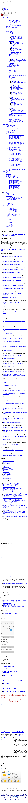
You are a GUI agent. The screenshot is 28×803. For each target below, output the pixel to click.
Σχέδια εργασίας (9, 204)
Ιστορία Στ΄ (11, 97)
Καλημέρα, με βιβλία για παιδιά (9, 576)
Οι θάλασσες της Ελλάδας (17, 88)
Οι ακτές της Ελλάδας (16, 87)
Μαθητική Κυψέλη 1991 (14, 180)
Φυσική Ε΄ (11, 33)
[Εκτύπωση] (21, 735)
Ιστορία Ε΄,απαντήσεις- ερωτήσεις (18, 113)
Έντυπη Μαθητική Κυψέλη (12, 176)
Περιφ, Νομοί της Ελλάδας (17, 93)
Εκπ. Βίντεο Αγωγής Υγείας (15, 198)
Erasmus (10, 200)
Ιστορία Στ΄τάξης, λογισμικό (17, 99)
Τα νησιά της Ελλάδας (16, 89)
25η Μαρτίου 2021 (7, 675)
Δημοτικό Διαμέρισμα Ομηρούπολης (17, 169)
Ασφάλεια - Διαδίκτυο (8, 469)
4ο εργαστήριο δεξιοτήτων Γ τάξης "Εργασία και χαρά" (12, 280)
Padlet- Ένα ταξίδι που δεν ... (9, 604)
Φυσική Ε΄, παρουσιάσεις (16, 38)
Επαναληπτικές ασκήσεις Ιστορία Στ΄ (19, 105)
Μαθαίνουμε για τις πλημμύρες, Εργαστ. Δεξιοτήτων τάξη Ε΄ (13, 256)
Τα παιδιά (8, 148)
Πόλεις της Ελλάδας (15, 94)
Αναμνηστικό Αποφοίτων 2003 (15, 155)
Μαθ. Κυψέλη (6, 171)
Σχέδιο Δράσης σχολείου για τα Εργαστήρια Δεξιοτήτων (12, 422)
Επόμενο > (3, 759)
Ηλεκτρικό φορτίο (15, 39)
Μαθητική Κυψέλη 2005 (14, 191)
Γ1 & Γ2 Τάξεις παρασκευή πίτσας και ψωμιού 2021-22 (15, 516)
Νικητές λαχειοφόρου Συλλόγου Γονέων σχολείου (14, 511)
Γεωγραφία (8, 76)
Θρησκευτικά (9, 117)
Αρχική (4, 28)
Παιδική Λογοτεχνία (7, 475)
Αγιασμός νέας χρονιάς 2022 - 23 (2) (11, 483)
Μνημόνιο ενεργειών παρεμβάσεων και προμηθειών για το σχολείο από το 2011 (14, 486)
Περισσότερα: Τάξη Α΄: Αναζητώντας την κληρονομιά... (15, 436)
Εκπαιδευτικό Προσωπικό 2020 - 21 (16, 142)
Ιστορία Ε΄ (11, 108)
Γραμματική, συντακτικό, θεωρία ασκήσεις (18, 75)
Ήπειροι (13, 78)
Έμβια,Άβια (14, 44)
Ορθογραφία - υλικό (13, 74)
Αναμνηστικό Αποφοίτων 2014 (15, 157)
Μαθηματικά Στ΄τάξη (13, 56)
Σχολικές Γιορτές (9, 193)
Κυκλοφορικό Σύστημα (16, 50)
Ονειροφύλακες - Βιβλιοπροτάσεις (9, 590)
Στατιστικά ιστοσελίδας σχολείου (10, 484)
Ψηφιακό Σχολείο (7, 466)
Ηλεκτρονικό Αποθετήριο (11, 127)
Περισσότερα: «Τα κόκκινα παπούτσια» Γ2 (12, 338)
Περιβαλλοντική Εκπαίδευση (12, 194)
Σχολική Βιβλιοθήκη (7, 463)
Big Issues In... (6, 462)
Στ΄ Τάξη (11, 225)
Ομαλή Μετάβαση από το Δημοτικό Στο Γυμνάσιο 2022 (15, 507)
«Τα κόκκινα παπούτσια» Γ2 (7, 333)
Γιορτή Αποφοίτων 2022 (8, 490)
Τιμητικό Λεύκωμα (10, 132)
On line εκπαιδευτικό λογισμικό (13, 214)
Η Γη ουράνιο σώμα (15, 80)
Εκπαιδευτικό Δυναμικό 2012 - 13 (16, 146)
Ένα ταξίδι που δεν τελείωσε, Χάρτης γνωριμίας (13, 606)
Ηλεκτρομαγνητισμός (16, 52)
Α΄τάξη (10, 219)
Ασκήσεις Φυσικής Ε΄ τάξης (17, 37)
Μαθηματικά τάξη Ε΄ (13, 58)
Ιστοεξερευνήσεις (10, 213)
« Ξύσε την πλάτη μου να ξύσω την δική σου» (10, 306)
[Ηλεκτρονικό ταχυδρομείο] (7, 737)
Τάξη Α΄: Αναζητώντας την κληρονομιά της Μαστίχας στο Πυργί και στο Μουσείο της (14, 514)
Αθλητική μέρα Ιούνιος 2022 (9, 496)
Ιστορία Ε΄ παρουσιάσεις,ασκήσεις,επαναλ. (18, 110)
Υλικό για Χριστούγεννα (11, 226)
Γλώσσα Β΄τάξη (12, 71)
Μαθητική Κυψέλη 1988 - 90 (15, 178)
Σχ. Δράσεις (5, 192)
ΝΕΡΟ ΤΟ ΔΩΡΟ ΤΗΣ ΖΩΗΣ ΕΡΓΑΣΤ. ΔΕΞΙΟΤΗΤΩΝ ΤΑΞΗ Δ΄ (14, 403)
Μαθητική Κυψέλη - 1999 (14, 183)
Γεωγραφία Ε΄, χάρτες (16, 85)
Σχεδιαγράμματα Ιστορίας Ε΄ (17, 111)
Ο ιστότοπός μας (6, 467)
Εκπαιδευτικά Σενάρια (11, 207)
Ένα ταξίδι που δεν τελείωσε (15, 25)
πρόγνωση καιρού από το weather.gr (12, 788)
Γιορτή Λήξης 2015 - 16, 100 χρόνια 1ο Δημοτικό (14, 691)
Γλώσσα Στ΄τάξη (12, 72)
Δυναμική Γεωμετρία (13, 64)
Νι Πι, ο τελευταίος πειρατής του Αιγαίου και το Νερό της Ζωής (15, 583)
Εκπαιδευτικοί (9, 133)
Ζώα (12, 47)
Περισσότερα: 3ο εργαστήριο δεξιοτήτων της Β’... (14, 277)
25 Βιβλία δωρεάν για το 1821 (18, 103)
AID (7, 19)
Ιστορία (7, 96)
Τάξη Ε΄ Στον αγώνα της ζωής (15, 120)
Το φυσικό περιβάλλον (16, 81)
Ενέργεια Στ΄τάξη (15, 42)
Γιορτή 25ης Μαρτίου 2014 (9, 688)
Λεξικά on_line (6, 473)
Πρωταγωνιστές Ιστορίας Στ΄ (17, 107)
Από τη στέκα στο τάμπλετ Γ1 (8, 350)
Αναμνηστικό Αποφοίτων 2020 (15, 154)
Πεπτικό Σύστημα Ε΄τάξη (16, 36)
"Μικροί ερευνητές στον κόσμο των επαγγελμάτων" (11, 264)
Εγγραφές (5, 476)
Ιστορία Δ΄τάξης (12, 114)
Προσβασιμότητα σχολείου (12, 130)
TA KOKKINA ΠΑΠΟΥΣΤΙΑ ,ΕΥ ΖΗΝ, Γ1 (10, 297)
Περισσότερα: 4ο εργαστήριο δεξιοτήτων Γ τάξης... (14, 285)
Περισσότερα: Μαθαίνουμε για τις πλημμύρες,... (13, 261)
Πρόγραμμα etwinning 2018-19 (10, 607)
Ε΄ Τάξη (10, 224)
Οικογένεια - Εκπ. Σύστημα (15, 67)
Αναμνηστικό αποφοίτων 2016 (15, 159)
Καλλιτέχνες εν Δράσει (11, 175)
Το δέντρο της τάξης (6, 439)
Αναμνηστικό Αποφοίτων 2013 (15, 166)
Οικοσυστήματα (14, 48)
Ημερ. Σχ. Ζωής (6, 229)
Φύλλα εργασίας (9, 216)
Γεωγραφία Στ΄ (12, 77)
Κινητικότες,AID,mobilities (15, 21)
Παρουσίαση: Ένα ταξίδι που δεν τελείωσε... (13, 601)
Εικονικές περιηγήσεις (13, 116)
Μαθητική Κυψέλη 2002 (14, 187)
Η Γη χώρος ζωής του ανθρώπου (18, 82)
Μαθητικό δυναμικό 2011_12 (15, 149)
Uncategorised (9, 761)
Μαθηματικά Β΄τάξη (13, 55)
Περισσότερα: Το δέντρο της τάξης (10, 444)
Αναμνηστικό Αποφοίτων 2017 (15, 160)
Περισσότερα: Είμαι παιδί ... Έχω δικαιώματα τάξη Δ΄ (15, 390)
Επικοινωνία (6, 472)
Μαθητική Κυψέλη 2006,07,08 (15, 181)
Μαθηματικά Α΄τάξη (13, 54)
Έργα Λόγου (8, 174)
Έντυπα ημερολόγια (10, 125)
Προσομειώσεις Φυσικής (14, 32)
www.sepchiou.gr (15, 796)
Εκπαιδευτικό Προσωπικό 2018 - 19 (16, 135)
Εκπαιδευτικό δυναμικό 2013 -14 (16, 147)
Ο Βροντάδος (9, 168)
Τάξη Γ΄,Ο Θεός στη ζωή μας (15, 122)
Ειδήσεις (8, 172)
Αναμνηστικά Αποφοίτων (11, 152)
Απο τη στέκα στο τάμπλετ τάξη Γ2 (9, 358)
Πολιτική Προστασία (7, 478)
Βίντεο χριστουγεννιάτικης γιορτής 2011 (12, 680)
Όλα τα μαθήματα (15, 98)
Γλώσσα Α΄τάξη (12, 70)
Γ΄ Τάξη (10, 221)
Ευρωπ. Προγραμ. (7, 17)
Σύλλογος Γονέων (7, 468)
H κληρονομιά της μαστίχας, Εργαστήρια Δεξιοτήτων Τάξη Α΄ (13, 288)
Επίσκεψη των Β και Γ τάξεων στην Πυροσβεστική (14, 512)
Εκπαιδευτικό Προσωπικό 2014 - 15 (16, 139)
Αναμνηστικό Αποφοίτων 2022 (15, 153)
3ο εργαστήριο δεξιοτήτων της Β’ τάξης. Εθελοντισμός (12, 272)
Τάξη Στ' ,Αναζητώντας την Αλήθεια (16, 121)
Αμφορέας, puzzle (7, 603)
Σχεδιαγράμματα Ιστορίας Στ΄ (17, 104)
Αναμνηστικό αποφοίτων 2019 (15, 163)
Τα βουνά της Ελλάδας (16, 91)
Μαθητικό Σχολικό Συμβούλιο (12, 128)
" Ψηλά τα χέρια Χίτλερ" (9, 666)
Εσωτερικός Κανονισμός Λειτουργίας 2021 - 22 (14, 455)
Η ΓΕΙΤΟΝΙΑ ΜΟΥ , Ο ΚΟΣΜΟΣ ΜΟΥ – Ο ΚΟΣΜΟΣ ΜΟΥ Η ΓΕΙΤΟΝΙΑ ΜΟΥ (13, 509)
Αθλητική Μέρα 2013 (8, 678)
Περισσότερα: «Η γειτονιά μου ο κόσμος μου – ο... (14, 321)
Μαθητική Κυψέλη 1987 (14, 177)
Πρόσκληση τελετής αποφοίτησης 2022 (11, 502)
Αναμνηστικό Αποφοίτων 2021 (15, 164)
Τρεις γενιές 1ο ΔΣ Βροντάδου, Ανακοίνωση (11, 616)
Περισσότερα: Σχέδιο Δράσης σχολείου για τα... (13, 427)
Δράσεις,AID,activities (13, 20)
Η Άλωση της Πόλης (13, 211)
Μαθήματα (5, 30)
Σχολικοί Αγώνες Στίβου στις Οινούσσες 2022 (13, 504)
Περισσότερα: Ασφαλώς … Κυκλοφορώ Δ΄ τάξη (13, 371)
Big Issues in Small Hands (11, 27)
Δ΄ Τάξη (10, 222)
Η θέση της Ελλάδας (15, 86)
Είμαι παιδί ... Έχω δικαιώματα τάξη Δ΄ (9, 385)
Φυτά (12, 46)
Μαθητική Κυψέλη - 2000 (14, 185)
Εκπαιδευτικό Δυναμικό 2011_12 (16, 144)
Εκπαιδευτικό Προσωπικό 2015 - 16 (16, 138)
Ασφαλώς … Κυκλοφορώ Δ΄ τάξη (8, 366)
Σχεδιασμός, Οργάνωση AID (15, 22)
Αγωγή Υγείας (9, 196)
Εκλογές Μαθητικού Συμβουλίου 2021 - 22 (13, 450)
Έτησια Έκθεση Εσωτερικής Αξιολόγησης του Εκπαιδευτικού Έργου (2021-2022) (14, 235)
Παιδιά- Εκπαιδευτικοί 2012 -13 (16, 150)
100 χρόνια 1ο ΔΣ (10, 126)
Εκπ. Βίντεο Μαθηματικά (14, 65)
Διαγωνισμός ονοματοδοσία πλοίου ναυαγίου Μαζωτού (15, 600)
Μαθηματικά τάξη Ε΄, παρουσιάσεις (19, 59)
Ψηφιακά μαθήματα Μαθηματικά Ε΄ (19, 60)
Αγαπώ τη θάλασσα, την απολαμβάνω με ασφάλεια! (11, 341)
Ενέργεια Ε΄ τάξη (15, 35)
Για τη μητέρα (6, 683)
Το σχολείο (5, 124)
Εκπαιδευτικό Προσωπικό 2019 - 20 (16, 141)
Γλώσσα (8, 69)
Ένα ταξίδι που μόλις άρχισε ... (10, 605)
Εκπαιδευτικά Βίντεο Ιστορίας (15, 115)
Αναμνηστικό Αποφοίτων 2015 (15, 158)
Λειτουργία (8, 170)
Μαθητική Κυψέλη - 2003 (14, 188)
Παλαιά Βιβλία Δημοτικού (11, 215)
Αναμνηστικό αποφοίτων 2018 (15, 161)
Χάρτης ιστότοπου (7, 474)
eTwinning (8, 24)
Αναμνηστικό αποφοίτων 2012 (15, 165)
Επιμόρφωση (9, 203)
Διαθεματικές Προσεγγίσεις (12, 202)
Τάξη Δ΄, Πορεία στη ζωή (14, 119)
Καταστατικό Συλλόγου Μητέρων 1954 (10, 613)
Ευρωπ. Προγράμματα (11, 199)
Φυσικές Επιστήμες (10, 31)
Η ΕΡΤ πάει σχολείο (10, 227)
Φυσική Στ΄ (11, 41)
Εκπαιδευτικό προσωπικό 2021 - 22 (16, 143)
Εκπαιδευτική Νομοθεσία (8, 461)
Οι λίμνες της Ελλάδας (16, 92)
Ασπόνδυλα (11, 208)
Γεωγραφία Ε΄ (12, 83)
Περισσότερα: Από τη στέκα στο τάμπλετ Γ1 (13, 355)
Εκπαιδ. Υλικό (6, 205)
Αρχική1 (8, 26)
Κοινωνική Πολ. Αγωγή (11, 66)
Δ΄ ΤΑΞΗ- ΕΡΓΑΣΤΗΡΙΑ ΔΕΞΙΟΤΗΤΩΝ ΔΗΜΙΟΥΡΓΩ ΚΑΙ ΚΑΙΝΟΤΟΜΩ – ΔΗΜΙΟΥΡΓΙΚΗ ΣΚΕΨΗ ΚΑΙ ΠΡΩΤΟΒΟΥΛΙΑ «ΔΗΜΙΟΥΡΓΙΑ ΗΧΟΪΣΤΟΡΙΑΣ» (14, 375)
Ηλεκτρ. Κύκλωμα (13, 210)
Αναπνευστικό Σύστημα (16, 49)
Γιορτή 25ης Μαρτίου (8, 686)
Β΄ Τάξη (10, 220)
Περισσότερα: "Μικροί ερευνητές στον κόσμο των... (14, 269)
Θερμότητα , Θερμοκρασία (17, 43)
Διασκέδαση (11, 218)
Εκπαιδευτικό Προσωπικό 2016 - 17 (16, 137)
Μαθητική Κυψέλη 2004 (14, 189)
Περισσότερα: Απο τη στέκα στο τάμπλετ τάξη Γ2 (14, 363)
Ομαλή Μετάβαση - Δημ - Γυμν (15, 197)
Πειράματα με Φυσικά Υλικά (15, 53)
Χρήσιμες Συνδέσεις (7, 470)
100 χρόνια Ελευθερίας (8, 668)
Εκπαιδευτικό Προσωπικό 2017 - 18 (16, 136)
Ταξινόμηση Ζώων (13, 209)
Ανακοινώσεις (6, 464)
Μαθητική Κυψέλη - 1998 (14, 182)
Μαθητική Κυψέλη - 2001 (14, 186)
